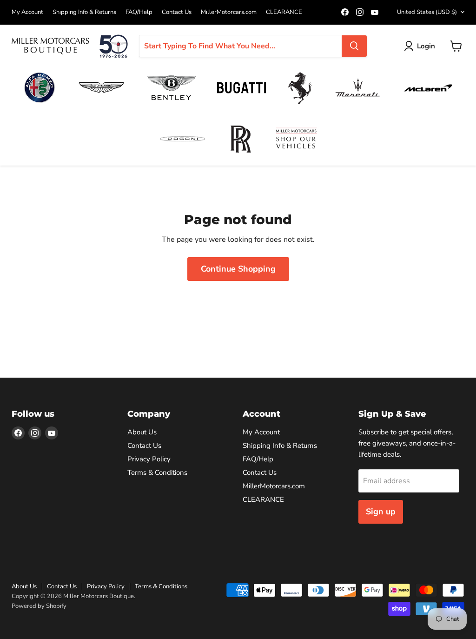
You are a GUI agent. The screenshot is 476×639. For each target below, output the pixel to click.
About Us (142, 432)
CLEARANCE (284, 12)
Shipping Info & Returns (84, 12)
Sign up (381, 511)
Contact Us (177, 12)
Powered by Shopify (39, 606)
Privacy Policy (149, 459)
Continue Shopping (238, 268)
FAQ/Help (139, 12)
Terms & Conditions (157, 472)
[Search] (354, 46)
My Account (27, 12)
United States (427, 12)
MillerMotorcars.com (229, 12)
